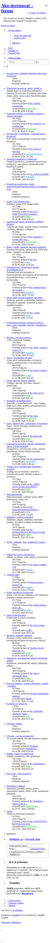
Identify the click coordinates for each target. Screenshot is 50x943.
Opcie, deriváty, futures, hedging (21, 380)
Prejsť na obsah (8, 25)
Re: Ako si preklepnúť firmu (25, 674)
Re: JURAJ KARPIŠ (39, 174)
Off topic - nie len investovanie (20, 736)
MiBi (28, 216)
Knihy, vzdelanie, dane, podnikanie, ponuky (26, 542)
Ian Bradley (18, 910)
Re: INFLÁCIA (37, 393)
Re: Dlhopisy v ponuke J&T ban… (27, 238)
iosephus (30, 352)
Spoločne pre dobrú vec (17, 704)
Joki (28, 716)
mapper (29, 587)
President (34, 746)
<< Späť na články (36, 12)
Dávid (28, 698)
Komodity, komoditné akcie (19, 401)
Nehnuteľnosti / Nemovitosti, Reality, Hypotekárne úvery (23, 268)
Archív (10, 811)
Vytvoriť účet (32, 839)
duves (28, 315)
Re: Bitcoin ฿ (36, 436)
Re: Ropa (34, 416)
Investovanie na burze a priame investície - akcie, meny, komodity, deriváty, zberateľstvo (26, 323)
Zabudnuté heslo (37, 849)
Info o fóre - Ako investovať (19, 773)
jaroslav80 (30, 461)
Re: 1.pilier (35, 313)
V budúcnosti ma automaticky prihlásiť (26, 852)
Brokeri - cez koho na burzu (19, 337)
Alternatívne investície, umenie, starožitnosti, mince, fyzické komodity (26, 445)
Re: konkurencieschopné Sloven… (25, 508)
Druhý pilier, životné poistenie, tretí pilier (24, 297)
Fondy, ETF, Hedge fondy (18, 201)
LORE (29, 630)
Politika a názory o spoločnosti (20, 754)
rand (28, 262)
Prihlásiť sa (16, 839)
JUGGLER (31, 108)
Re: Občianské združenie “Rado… (27, 712)
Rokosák (30, 177)
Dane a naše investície (16, 615)
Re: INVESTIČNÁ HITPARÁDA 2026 (29, 822)
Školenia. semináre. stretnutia (19, 635)
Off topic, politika (14, 723)
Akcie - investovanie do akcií (19, 358)
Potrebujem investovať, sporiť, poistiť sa (24, 88)
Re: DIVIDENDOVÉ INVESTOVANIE (28, 531)
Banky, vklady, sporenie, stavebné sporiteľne (26, 247)
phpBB (15, 915)
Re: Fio (33, 259)
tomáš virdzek (32, 806)
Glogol (29, 569)
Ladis (28, 375)
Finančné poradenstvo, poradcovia (22, 159)
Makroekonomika (14, 494)
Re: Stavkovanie (37, 459)
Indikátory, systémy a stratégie (20, 517)
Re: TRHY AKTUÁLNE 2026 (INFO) (26, 485)
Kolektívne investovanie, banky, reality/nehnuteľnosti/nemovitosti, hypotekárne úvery (27, 186)
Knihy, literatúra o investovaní (20, 592)
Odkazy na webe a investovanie (21, 554)
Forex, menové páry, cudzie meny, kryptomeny (27, 423)
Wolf (28, 512)
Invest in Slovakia (34, 154)
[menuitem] (21, 35)
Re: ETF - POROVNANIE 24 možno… (25, 212)
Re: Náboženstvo (37, 764)
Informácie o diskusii (16, 786)
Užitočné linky (13, 575)
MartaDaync (31, 748)
